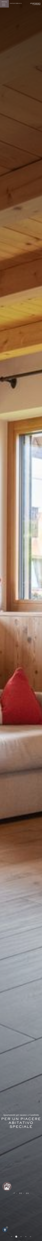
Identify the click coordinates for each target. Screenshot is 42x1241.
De (20, 1193)
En (27, 1193)
